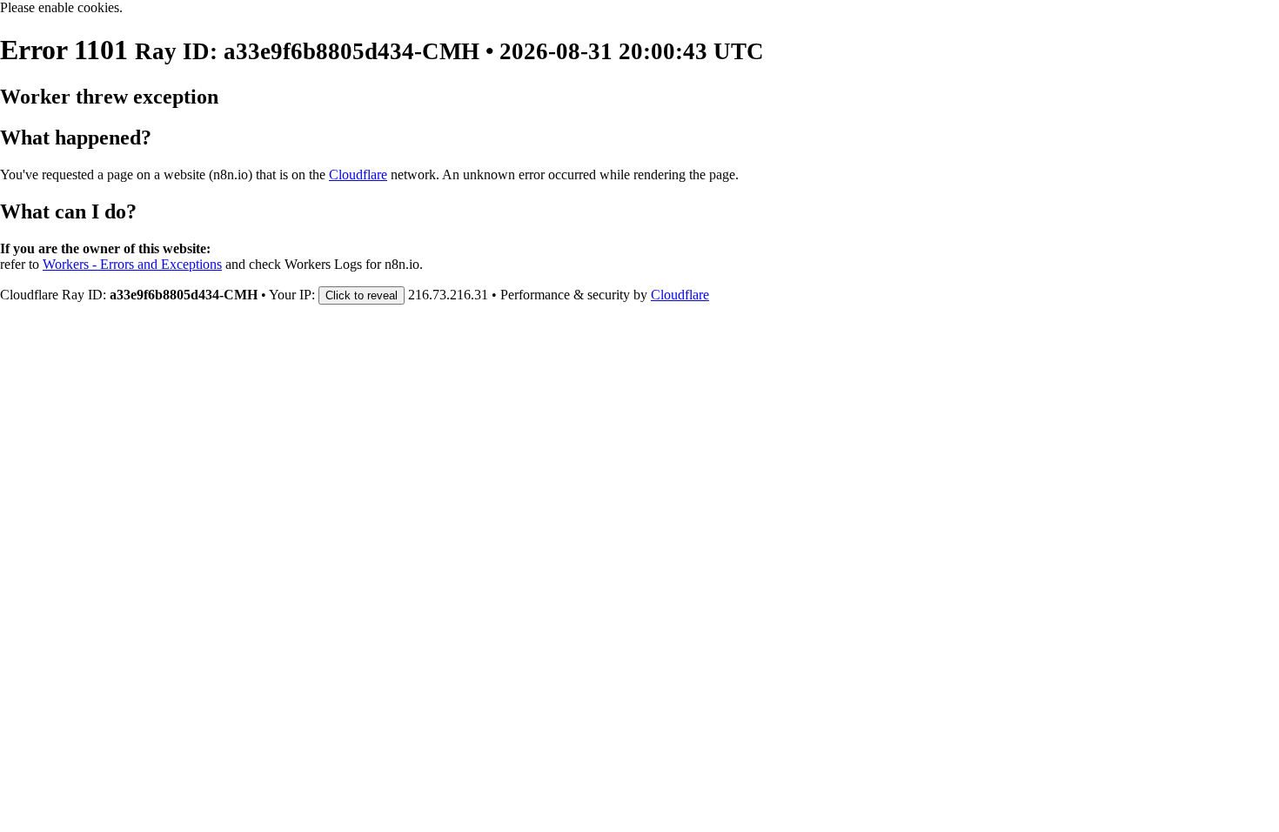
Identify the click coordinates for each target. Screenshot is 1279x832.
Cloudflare (358, 174)
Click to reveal (361, 295)
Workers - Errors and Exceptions (132, 264)
